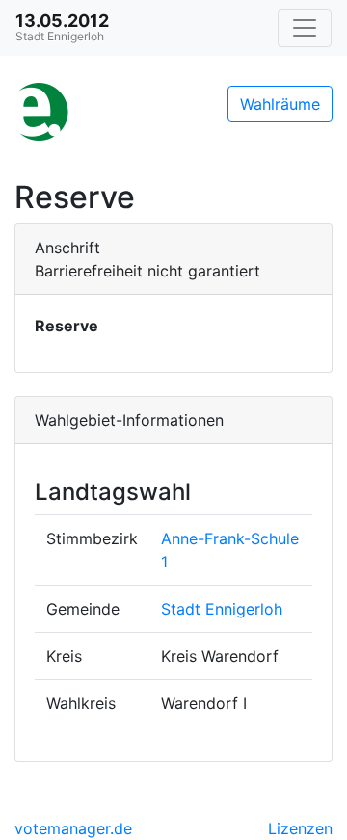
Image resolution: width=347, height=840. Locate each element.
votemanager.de (73, 828)
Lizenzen (300, 828)
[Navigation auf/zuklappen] (305, 28)
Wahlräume (280, 104)
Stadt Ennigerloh (221, 608)
